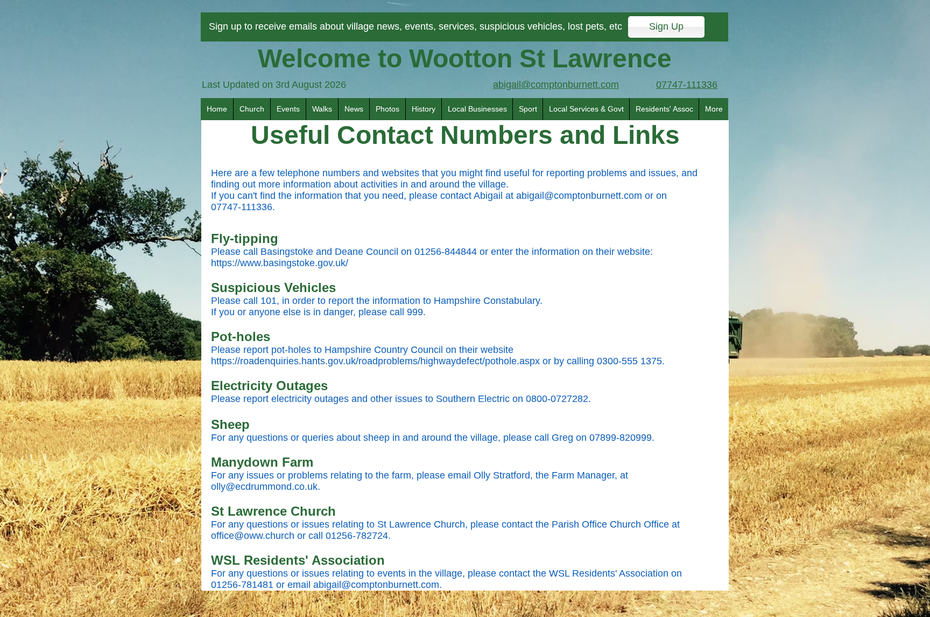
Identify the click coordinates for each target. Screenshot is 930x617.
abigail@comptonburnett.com (579, 195)
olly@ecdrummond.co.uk (264, 486)
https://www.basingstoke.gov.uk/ (279, 263)
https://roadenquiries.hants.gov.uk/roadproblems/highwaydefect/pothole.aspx (375, 361)
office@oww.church (252, 535)
